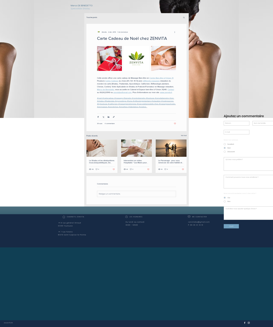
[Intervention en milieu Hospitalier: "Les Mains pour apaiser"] (136, 148)
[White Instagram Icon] (248, 322)
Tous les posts (91, 17)
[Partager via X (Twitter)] (103, 117)
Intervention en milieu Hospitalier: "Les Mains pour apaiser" (135, 161)
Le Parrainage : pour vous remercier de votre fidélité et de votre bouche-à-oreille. (170, 161)
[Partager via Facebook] (98, 117)
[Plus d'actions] (174, 32)
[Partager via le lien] (114, 117)
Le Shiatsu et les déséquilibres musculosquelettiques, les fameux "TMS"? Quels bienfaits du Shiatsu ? (102, 161)
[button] (184, 17)
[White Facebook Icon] (244, 322)
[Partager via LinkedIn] (108, 117)
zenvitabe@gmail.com (199, 222)
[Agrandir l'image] (109, 58)
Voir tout (184, 135)
